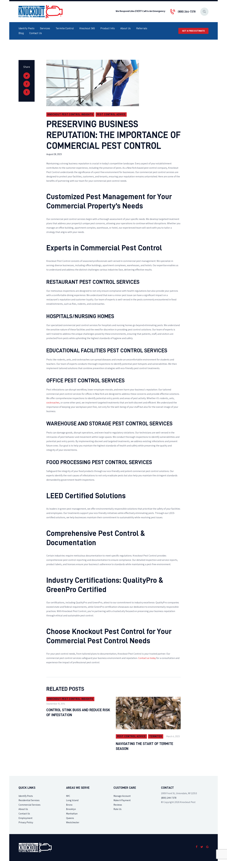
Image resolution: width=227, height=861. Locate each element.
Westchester (72, 822)
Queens (70, 818)
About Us (23, 809)
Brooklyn (71, 809)
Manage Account (122, 796)
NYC (68, 796)
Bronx (69, 804)
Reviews (118, 804)
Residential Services (29, 800)
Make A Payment (122, 800)
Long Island (72, 800)
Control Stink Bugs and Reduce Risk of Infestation (78, 712)
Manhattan (72, 813)
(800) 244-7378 (168, 797)
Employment (25, 818)
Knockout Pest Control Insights (70, 114)
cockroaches (52, 402)
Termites (155, 736)
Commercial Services (29, 804)
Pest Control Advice (111, 114)
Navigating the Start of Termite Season (144, 746)
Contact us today (147, 658)
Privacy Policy (26, 822)
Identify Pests (26, 796)
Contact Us (24, 813)
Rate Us (118, 809)
